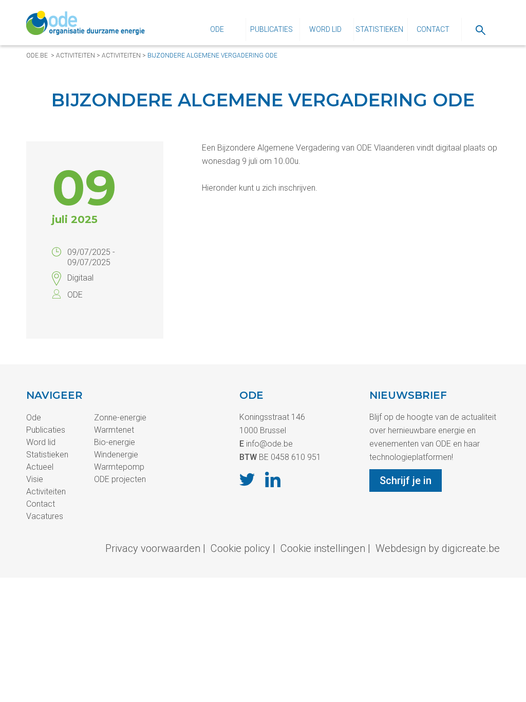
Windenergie (116, 454)
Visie (34, 479)
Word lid (325, 29)
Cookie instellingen (322, 548)
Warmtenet (114, 430)
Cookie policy (240, 548)
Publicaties (271, 29)
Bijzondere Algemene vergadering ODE (212, 55)
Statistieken (379, 29)
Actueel (39, 467)
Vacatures (44, 516)
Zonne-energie (120, 417)
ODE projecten (120, 479)
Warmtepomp (119, 467)
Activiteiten (75, 55)
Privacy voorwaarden (152, 548)
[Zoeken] (480, 29)
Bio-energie (114, 442)
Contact (433, 29)
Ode (217, 29)
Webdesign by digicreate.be (437, 548)
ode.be (37, 55)
